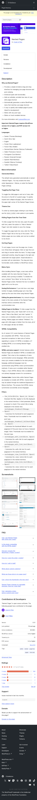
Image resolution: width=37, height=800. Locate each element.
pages (26, 652)
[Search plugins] (20, 19)
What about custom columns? (11, 569)
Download (6, 48)
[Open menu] (34, 2)
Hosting (4, 736)
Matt (4, 762)
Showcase (22, 730)
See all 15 (32, 645)
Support (5, 73)
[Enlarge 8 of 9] (33, 495)
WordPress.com (7, 759)
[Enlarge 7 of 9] (33, 487)
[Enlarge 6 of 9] (33, 479)
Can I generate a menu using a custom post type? (10, 592)
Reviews (6, 59)
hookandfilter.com (24, 119)
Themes (21, 733)
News (3, 733)
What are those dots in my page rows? (14, 574)
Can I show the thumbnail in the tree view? (15, 579)
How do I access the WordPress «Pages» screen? (11, 551)
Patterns (22, 739)
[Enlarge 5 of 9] (15, 524)
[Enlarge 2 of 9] (15, 492)
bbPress (5, 765)
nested (26, 649)
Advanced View (7, 657)
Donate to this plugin (8, 719)
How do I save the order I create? (12, 558)
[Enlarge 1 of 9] (15, 479)
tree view (32, 652)
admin (21, 649)
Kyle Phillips (9, 616)
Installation (7, 64)
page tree (32, 649)
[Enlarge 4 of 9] (15, 513)
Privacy (4, 739)
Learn (3, 745)
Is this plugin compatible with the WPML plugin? (9, 545)
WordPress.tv (7, 754)
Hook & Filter (18, 42)
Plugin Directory (6, 8)
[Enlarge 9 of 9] (33, 507)
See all (33, 686)
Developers (5, 751)
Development (8, 68)
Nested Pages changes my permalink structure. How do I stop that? (13, 585)
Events (21, 748)
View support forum (8, 704)
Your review (5, 686)
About (4, 730)
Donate (22, 751)
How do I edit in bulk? (9, 563)
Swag (22, 754)
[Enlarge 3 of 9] (15, 503)
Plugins (21, 736)
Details (6, 55)
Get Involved (23, 745)
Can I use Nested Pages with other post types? (9, 538)
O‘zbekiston (9, 776)
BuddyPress (6, 768)
